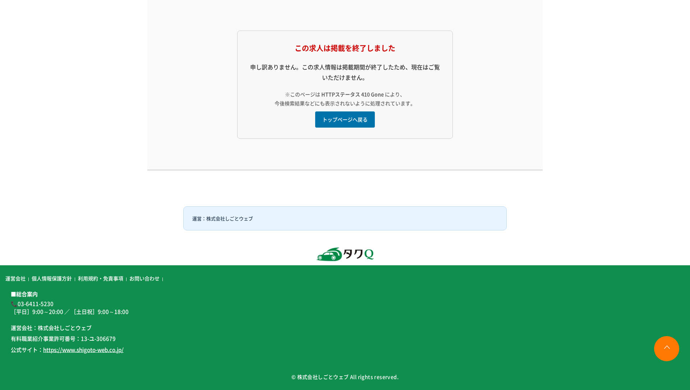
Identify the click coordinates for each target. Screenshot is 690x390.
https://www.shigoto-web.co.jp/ (83, 349)
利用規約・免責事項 (100, 278)
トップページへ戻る (345, 119)
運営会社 (15, 278)
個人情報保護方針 (52, 278)
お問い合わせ (144, 278)
